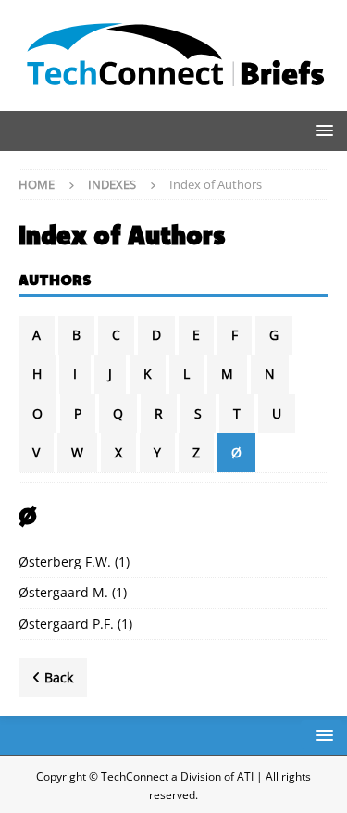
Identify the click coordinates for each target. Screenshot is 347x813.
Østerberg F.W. (65, 561)
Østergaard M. (63, 592)
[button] (321, 130)
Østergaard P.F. (66, 623)
